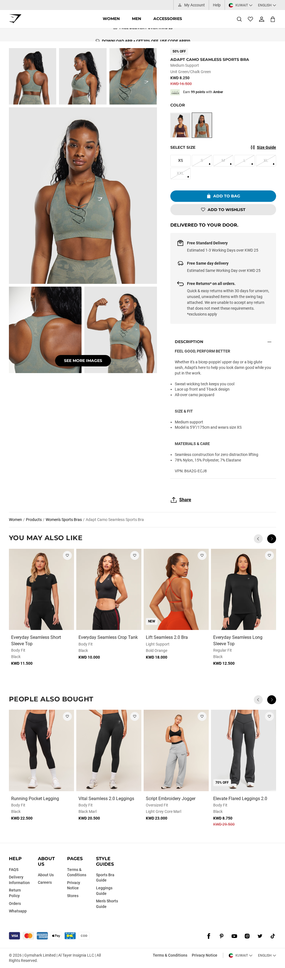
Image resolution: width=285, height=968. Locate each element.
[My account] (261, 19)
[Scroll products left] (258, 538)
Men (136, 18)
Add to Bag (226, 195)
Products (34, 519)
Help (217, 5)
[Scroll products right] (271, 538)
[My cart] (272, 19)
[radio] (180, 125)
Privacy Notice (204, 955)
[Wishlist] (250, 19)
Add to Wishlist (226, 209)
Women (111, 18)
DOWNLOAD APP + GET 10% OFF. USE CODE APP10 (146, 35)
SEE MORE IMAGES (83, 360)
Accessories (167, 18)
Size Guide (266, 147)
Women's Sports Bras (64, 519)
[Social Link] (208, 936)
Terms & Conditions (170, 955)
